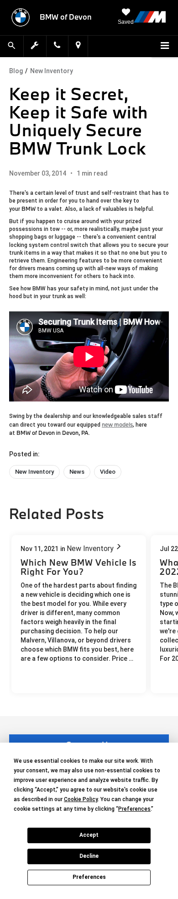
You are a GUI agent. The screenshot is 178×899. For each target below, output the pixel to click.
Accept (89, 835)
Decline (89, 856)
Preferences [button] (134, 809)
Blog (16, 71)
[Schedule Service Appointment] (35, 46)
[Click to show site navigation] (165, 47)
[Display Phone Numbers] (57, 46)
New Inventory (51, 71)
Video (107, 471)
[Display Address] (78, 46)
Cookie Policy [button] (81, 799)
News (76, 471)
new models (117, 424)
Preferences (89, 877)
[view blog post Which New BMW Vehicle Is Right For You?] (78, 614)
